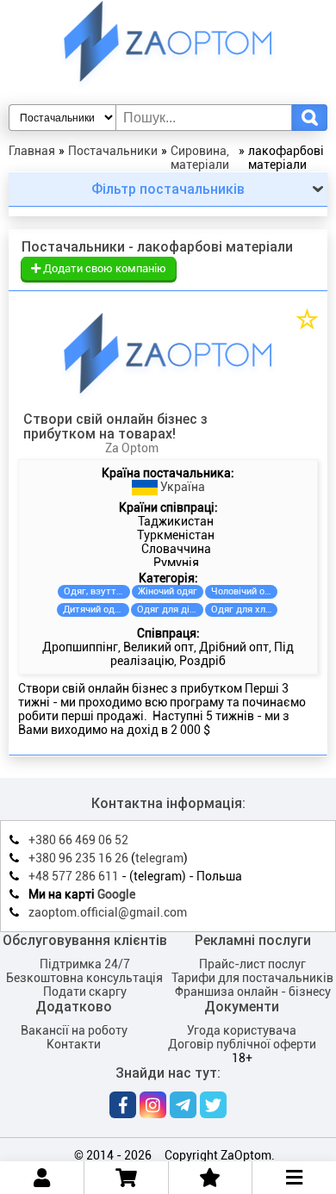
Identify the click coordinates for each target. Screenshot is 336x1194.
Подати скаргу (85, 991)
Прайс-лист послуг (252, 964)
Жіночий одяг (167, 591)
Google (116, 894)
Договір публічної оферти (242, 1044)
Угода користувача (241, 1030)
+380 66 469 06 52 (78, 840)
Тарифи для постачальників (252, 978)
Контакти (74, 1044)
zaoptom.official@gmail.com (107, 912)
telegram (159, 858)
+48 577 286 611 (73, 876)
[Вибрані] (210, 1177)
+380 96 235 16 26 (78, 858)
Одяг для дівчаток (170, 609)
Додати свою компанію (103, 268)
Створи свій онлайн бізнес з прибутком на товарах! (115, 426)
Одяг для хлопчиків (244, 609)
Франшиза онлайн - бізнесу (253, 991)
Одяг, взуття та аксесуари (97, 591)
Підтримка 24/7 (85, 964)
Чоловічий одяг (244, 591)
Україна (181, 487)
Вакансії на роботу (74, 1030)
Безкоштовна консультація (84, 978)
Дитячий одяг (93, 609)
